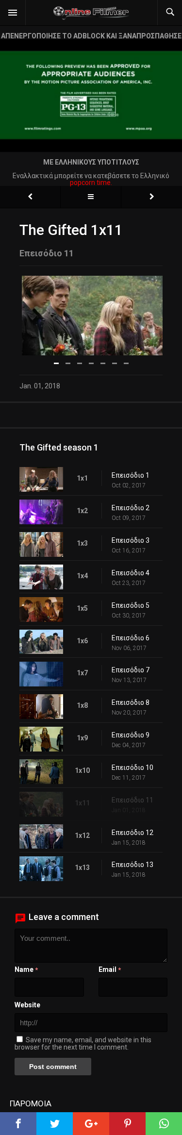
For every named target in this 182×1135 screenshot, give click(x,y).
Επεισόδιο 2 (130, 508)
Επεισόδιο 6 (130, 638)
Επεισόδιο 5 (130, 605)
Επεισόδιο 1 (130, 475)
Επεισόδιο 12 (132, 832)
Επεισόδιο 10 (132, 767)
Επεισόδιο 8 (130, 702)
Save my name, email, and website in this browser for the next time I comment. (83, 1043)
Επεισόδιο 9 (130, 735)
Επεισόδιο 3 (130, 540)
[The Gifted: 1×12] (151, 197)
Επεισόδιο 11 (132, 800)
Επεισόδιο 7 (130, 670)
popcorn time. (91, 182)
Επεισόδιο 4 (130, 573)
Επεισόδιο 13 (132, 864)
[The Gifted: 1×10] (30, 197)
